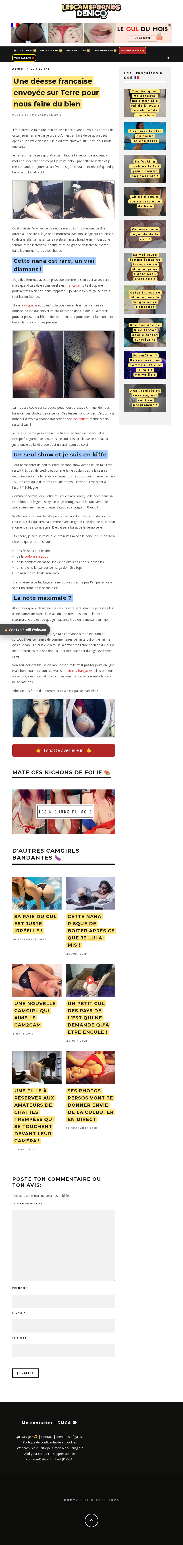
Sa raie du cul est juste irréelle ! (35, 923)
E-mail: (18, 1312)
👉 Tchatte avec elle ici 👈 (63, 750)
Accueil (18, 68)
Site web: (20, 1337)
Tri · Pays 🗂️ (28, 50)
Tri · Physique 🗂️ (51, 50)
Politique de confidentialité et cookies (50, 1442)
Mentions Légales (69, 1437)
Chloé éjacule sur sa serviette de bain (145, 201)
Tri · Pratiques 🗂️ (77, 50)
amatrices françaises (78, 670)
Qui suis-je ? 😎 (27, 1437)
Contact (47, 1437)
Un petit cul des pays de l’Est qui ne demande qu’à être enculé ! (88, 1018)
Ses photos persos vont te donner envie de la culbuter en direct (91, 1105)
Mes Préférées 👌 (132, 50)
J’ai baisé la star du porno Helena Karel (146, 135)
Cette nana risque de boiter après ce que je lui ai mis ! (91, 931)
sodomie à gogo (36, 556)
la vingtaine (29, 305)
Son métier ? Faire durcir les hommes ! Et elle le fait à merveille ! (146, 365)
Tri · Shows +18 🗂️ (104, 50)
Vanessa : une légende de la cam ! (145, 234)
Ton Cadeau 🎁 (24, 58)
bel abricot (81, 419)
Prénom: (20, 1288)
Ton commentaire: (28, 1203)
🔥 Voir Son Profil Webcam (25, 629)
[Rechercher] (168, 58)
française (73, 285)
